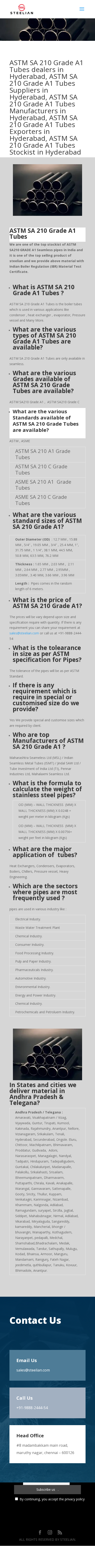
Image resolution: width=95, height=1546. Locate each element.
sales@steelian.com (24, 633)
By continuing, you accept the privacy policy (52, 1499)
